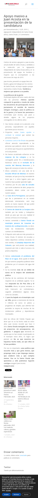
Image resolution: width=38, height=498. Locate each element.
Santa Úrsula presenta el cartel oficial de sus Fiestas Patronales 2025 (10, 392)
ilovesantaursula (12, 29)
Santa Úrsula (13, 35)
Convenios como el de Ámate (15, 141)
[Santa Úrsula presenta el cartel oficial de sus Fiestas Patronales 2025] (10, 383)
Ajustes (26, 494)
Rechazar (16, 494)
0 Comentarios (24, 35)
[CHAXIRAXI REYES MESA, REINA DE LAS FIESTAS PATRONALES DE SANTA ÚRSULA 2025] (24, 383)
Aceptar (6, 494)
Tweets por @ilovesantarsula (14, 470)
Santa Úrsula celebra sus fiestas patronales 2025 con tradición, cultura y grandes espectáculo (10, 425)
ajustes (8, 491)
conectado (23, 455)
